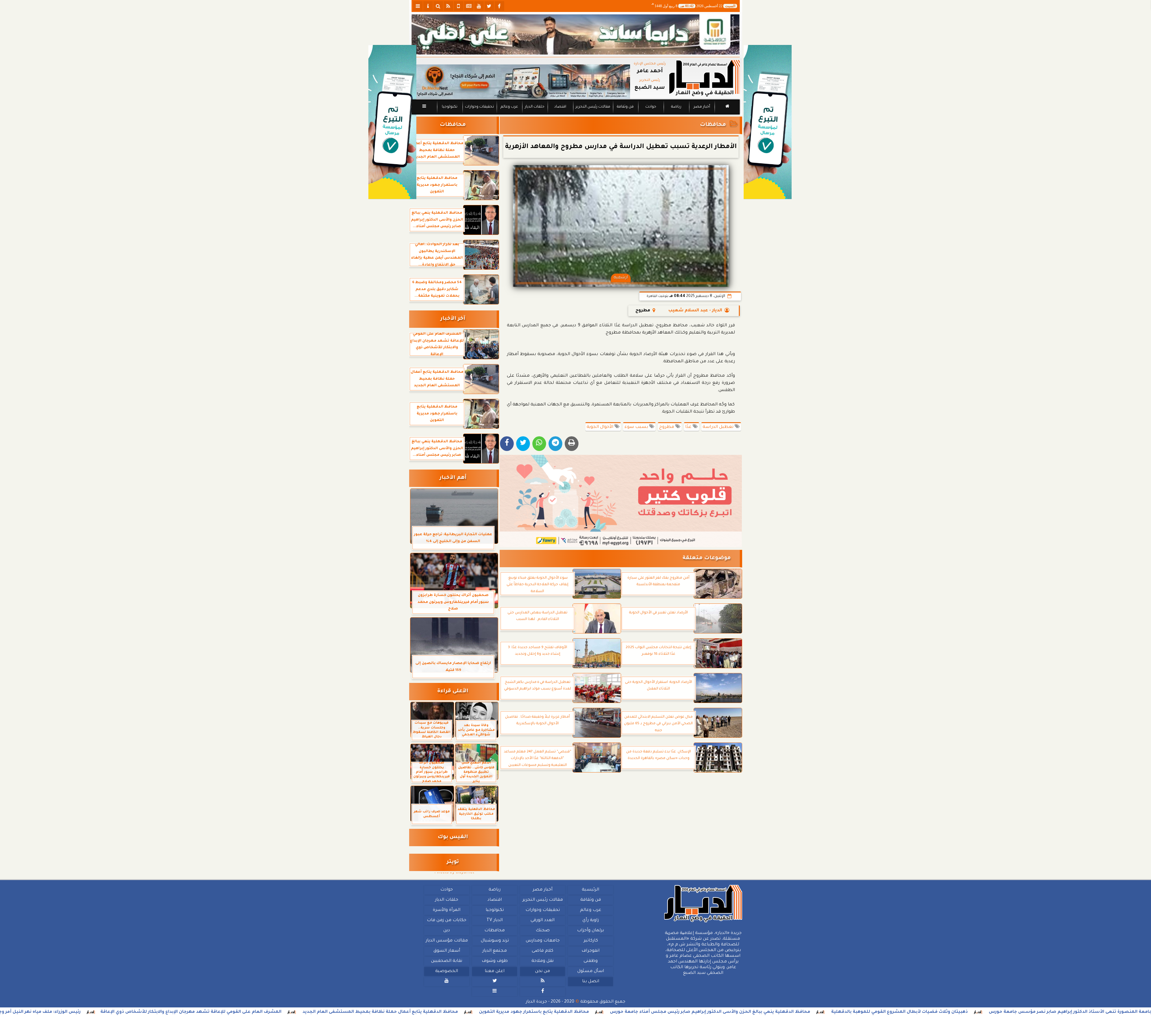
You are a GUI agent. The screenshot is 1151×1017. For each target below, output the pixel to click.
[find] (438, 6)
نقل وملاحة (542, 961)
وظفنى (590, 961)
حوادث (650, 107)
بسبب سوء (636, 427)
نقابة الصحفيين (446, 961)
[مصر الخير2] (621, 501)
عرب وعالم (509, 107)
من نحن (542, 971)
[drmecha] (576, 114)
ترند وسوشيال (494, 940)
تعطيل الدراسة (719, 427)
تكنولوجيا (449, 107)
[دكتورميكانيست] (521, 81)
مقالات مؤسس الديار (446, 940)
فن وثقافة (625, 107)
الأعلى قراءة (452, 691)
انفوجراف (590, 951)
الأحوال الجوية (600, 427)
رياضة (676, 107)
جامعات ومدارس (543, 940)
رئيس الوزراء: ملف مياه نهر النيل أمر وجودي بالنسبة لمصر (116, 1012)
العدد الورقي (543, 920)
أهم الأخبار (452, 478)
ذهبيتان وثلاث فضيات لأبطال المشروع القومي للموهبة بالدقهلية (995, 1012)
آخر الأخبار (452, 319)
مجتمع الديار (494, 951)
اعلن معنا (494, 971)
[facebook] (499, 6)
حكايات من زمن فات (446, 920)
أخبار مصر (701, 107)
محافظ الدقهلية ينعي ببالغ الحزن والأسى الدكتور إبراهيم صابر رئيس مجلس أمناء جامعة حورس (806, 1012)
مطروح (667, 427)
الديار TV (494, 920)
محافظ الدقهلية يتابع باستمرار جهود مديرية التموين (630, 1012)
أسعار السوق (446, 951)
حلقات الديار (534, 107)
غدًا (689, 427)
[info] (428, 6)
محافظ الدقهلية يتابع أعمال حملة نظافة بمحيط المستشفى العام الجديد (476, 1012)
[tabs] (418, 6)
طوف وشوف (494, 961)
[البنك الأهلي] (576, 34)
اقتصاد (560, 107)
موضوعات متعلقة (707, 558)
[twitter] (489, 6)
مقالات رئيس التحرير (592, 107)
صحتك (542, 930)
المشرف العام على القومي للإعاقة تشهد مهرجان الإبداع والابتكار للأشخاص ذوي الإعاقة (287, 1012)
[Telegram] (555, 443)
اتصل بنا (590, 981)
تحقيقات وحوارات (479, 107)
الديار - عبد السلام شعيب (695, 310)
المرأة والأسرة (446, 910)
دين (446, 930)
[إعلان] (392, 122)
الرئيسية (590, 890)
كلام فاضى (542, 951)
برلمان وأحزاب (590, 930)
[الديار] (768, 122)
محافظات (713, 125)
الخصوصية (446, 971)
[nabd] (458, 6)
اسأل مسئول (590, 971)
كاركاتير (590, 940)
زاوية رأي (590, 920)
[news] (469, 6)
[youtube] (479, 6)
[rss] (448, 6)
